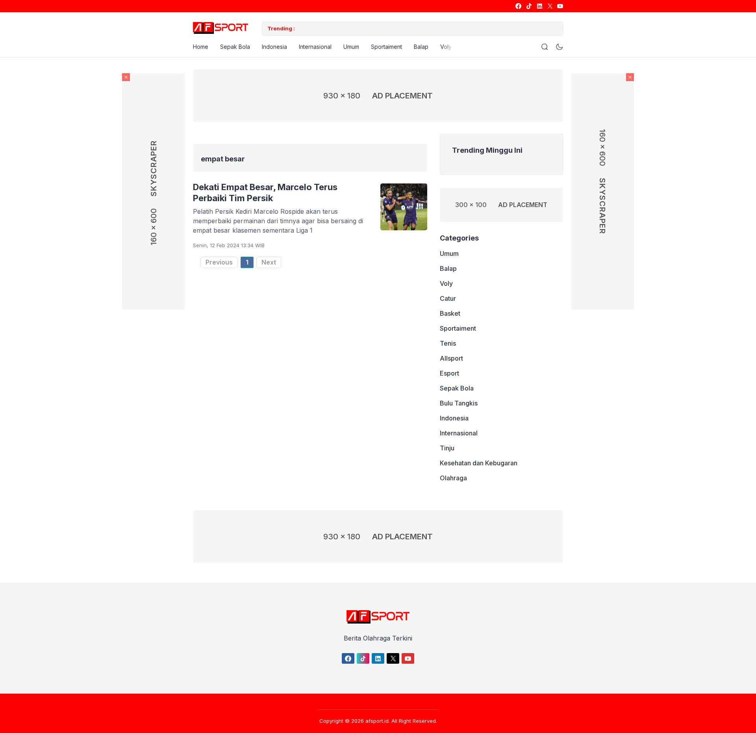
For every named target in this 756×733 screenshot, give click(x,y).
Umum (351, 46)
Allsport (451, 359)
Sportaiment (386, 46)
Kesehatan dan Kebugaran (478, 463)
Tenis (448, 344)
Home (200, 46)
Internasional (315, 46)
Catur (448, 299)
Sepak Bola (235, 46)
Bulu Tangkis (459, 403)
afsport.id (377, 721)
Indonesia (274, 46)
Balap (421, 46)
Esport (449, 374)
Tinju (447, 448)
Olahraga (453, 478)
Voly (446, 46)
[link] (518, 6)
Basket (450, 314)
